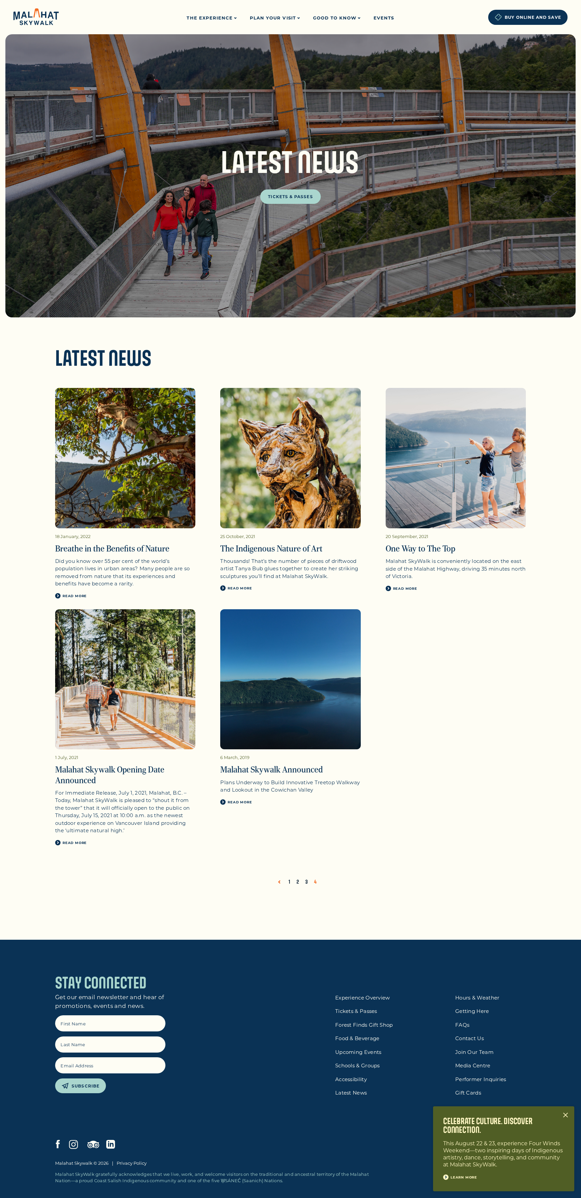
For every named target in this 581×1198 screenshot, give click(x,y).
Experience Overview (362, 997)
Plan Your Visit (274, 17)
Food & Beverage (357, 1038)
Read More (75, 595)
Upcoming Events (358, 1052)
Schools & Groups (357, 1065)
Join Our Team (474, 1052)
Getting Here (472, 1011)
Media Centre (473, 1065)
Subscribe (86, 1086)
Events (384, 17)
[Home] (36, 17)
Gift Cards (468, 1092)
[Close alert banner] (565, 1115)
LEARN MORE (464, 1177)
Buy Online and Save (533, 17)
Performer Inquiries (480, 1079)
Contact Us (469, 1038)
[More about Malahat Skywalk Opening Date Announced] (125, 679)
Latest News (351, 1092)
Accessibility (351, 1079)
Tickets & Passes (290, 196)
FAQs (462, 1024)
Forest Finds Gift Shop (364, 1024)
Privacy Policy (132, 1163)
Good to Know (335, 17)
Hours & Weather (477, 997)
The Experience (210, 17)
